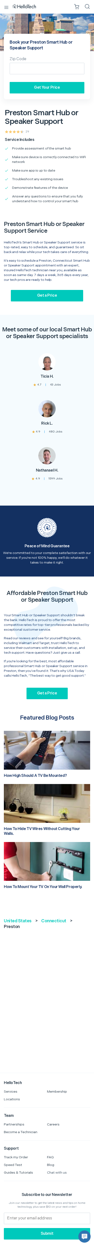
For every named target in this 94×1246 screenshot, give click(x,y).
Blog (50, 1165)
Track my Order (16, 1157)
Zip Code (18, 59)
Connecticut (53, 920)
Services (10, 1092)
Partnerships (14, 1124)
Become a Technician (20, 1132)
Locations (12, 1099)
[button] (84, 1236)
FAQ (50, 1157)
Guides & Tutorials (18, 1173)
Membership (57, 1092)
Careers (53, 1124)
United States (18, 920)
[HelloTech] (28, 6)
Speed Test (13, 1165)
